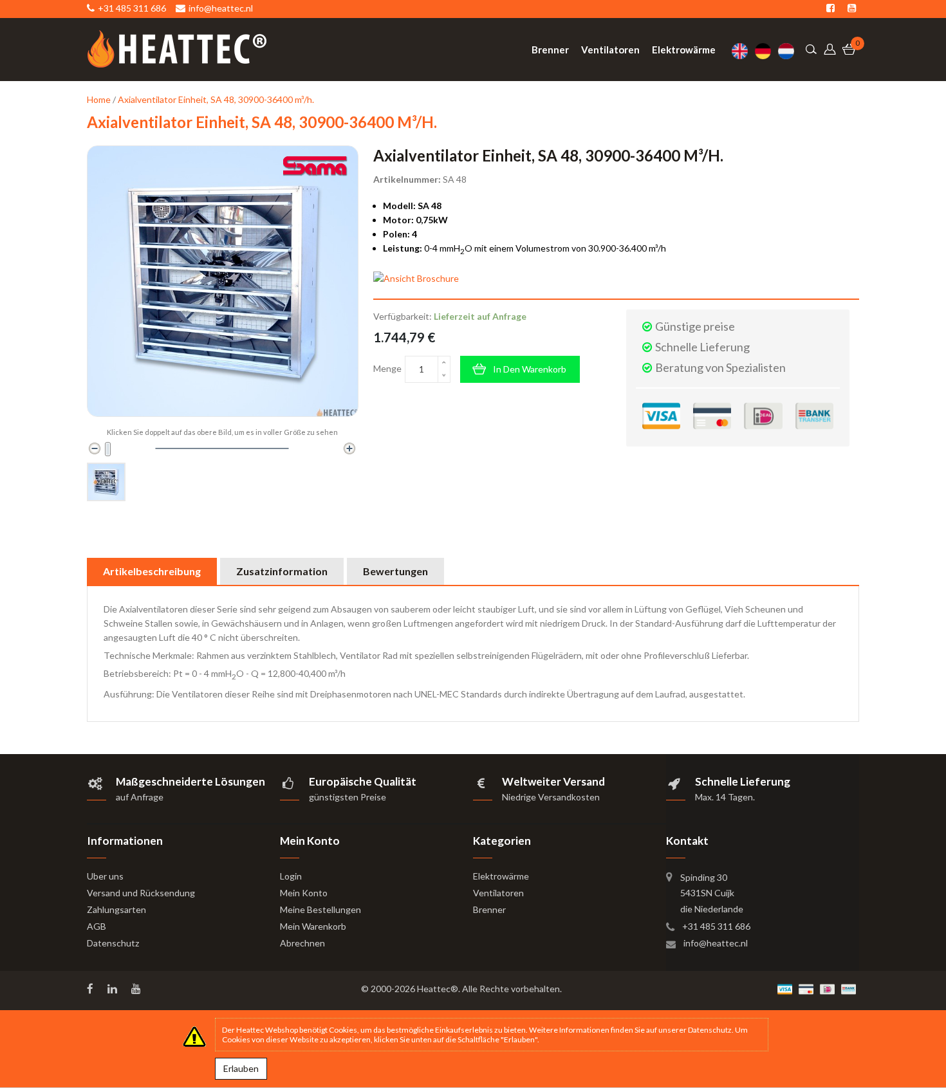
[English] (743, 51)
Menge (387, 368)
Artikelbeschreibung (152, 571)
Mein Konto (304, 892)
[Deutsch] (766, 51)
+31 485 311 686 (716, 926)
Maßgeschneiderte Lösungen (190, 781)
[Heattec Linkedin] (113, 989)
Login (291, 876)
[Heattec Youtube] (137, 989)
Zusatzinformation (282, 571)
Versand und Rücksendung (141, 892)
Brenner (489, 909)
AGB (96, 926)
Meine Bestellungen (320, 909)
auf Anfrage (139, 796)
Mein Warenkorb (313, 926)
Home (99, 99)
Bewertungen (395, 571)
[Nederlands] (789, 51)
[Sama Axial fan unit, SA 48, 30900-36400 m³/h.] (106, 482)
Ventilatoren (498, 892)
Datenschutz (113, 942)
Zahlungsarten (116, 909)
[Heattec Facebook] (91, 989)
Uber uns (105, 876)
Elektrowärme (501, 876)
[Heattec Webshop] (177, 49)
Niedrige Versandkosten (551, 796)
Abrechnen (302, 942)
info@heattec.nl (715, 942)
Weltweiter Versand (553, 781)
